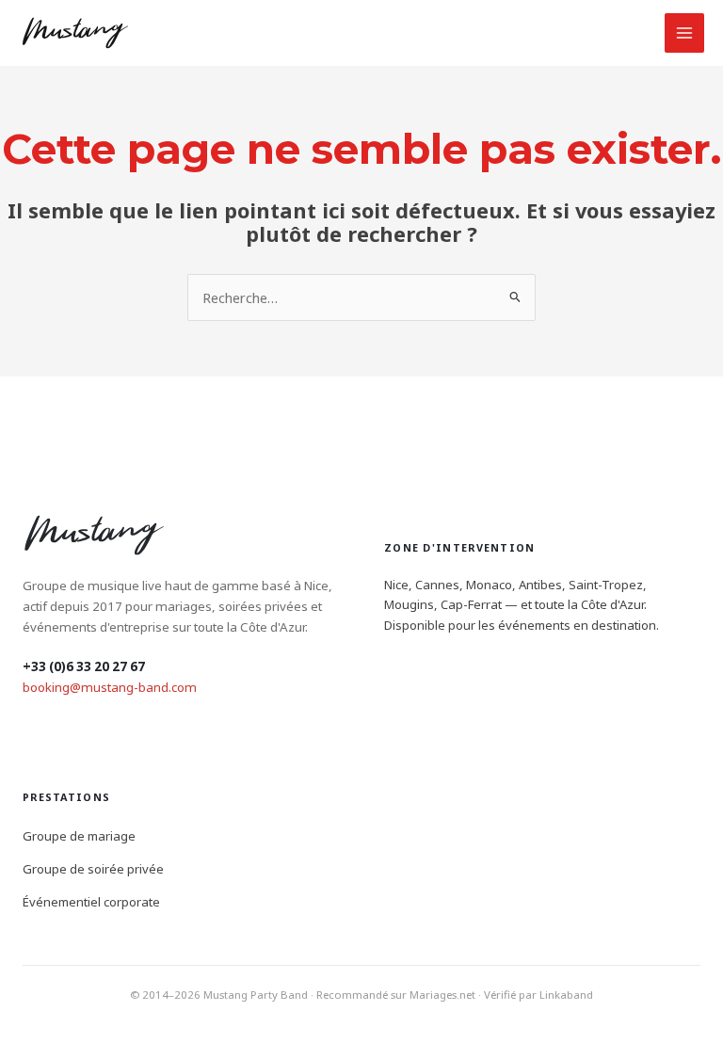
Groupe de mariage (79, 835)
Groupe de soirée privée (93, 868)
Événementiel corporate (91, 901)
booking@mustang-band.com (110, 687)
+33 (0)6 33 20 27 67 (84, 666)
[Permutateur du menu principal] (684, 33)
